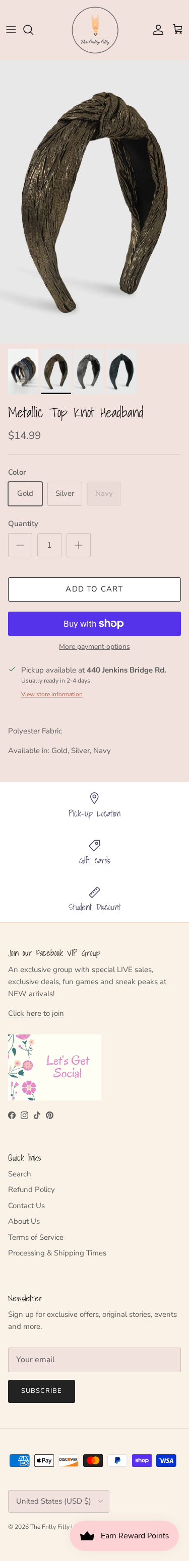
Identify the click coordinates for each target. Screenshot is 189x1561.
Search (19, 1174)
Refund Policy (31, 1189)
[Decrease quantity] (20, 545)
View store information (52, 694)
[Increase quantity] (79, 545)
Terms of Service (36, 1237)
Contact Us (26, 1206)
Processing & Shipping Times (57, 1253)
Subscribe (41, 1390)
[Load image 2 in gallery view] (94, 202)
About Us (24, 1221)
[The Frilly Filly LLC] (95, 30)
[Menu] (11, 30)
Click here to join (36, 1013)
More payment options (94, 647)
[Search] (33, 30)
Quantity (23, 523)
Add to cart (94, 589)
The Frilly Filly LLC (56, 1527)
